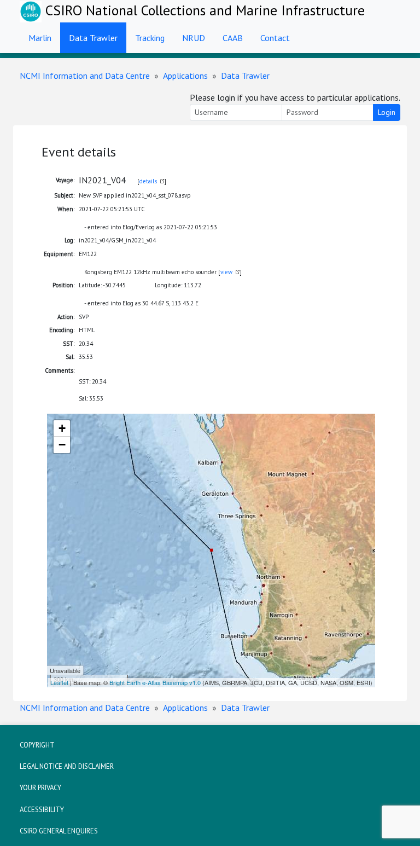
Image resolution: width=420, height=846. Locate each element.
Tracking (150, 37)
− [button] (62, 444)
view (226, 272)
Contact (275, 37)
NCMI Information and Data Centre (85, 75)
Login (386, 112)
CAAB (233, 37)
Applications (185, 75)
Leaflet (59, 682)
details (148, 181)
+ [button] (62, 428)
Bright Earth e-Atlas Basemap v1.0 (155, 682)
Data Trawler (93, 37)
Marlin (39, 37)
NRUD (193, 37)
